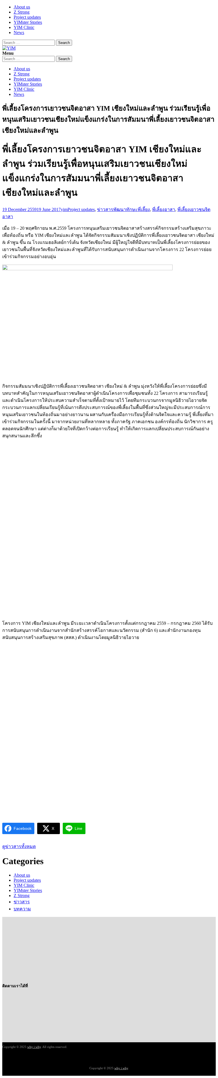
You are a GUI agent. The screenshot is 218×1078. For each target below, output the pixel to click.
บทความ (22, 908)
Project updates (27, 17)
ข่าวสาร (105, 209)
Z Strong (22, 12)
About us (22, 7)
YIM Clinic (24, 27)
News (19, 32)
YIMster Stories (28, 22)
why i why (34, 1047)
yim (64, 209)
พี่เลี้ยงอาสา (163, 209)
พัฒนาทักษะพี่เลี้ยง (131, 209)
